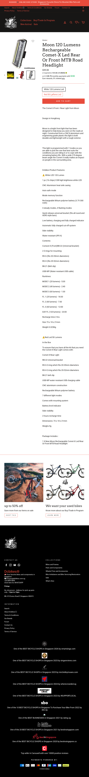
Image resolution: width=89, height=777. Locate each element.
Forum (57, 8)
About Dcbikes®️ (18, 8)
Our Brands (48, 8)
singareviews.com (68, 660)
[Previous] (5, 75)
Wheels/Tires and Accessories (57, 571)
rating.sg (67, 718)
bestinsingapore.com (70, 729)
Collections (25, 20)
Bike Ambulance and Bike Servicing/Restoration (63, 574)
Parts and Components (54, 568)
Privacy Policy (9, 11)
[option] (44, 3)
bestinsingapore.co (68, 741)
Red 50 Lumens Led (52, 94)
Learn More (53, 515)
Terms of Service (23, 11)
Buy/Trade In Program (44, 20)
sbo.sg (44, 710)
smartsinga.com (68, 649)
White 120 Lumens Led (54, 89)
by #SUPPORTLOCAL (67, 696)
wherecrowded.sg (68, 684)
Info (63, 79)
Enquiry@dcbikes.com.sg (16, 579)
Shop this (11, 515)
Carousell (36, 753)
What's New (50, 581)
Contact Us (66, 8)
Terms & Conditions (34, 8)
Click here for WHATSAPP (13, 583)
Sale (36, 24)
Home (44, 40)
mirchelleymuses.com (68, 672)
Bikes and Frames (52, 564)
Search (6, 8)
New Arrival (26, 24)
